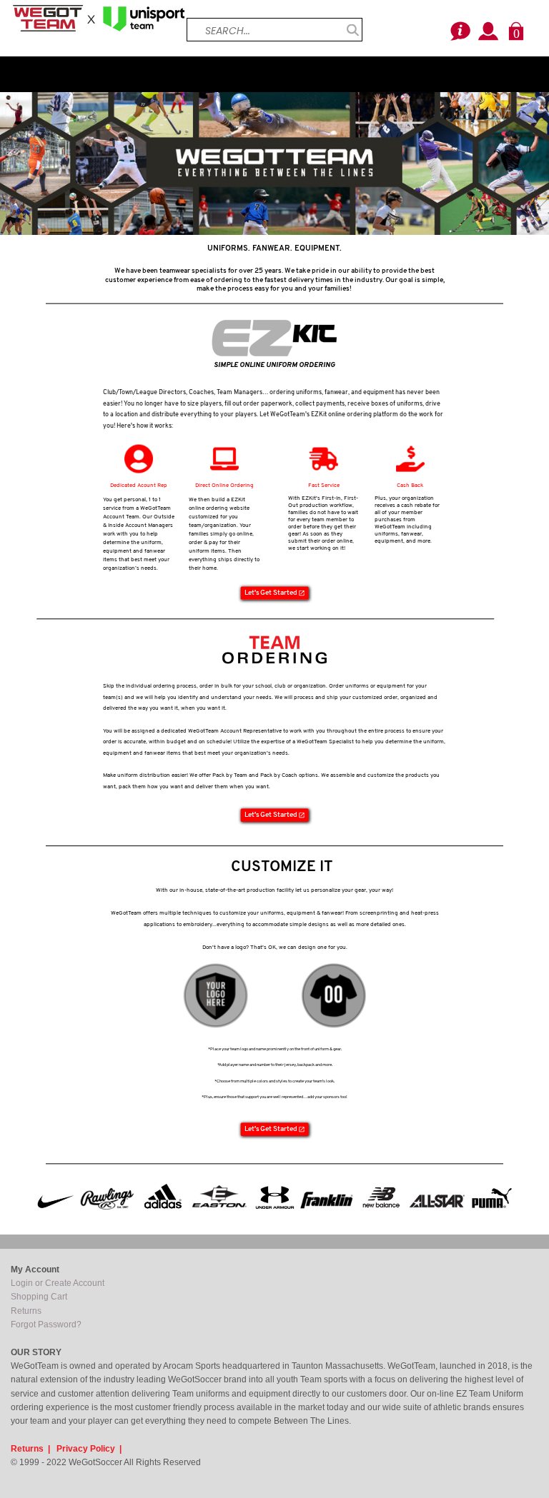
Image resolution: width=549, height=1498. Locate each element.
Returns (26, 1311)
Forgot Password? (46, 1324)
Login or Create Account (57, 1283)
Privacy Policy (85, 1449)
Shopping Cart (39, 1297)
